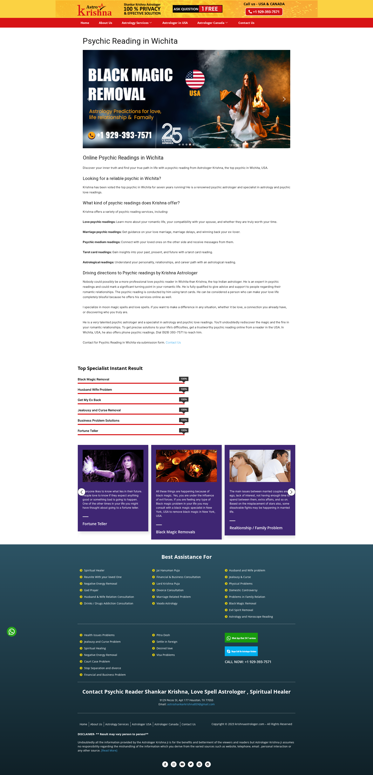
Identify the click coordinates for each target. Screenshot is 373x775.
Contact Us (246, 23)
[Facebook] (165, 764)
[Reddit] (208, 764)
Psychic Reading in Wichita (130, 41)
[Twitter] (174, 764)
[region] (186, 99)
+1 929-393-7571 (266, 11)
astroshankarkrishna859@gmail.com (191, 704)
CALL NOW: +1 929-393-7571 (248, 661)
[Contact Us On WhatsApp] (12, 635)
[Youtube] (182, 764)
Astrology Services (135, 23)
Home (85, 23)
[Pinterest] (199, 764)
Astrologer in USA (175, 23)
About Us (105, 23)
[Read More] (109, 750)
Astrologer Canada (210, 23)
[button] (89, 99)
